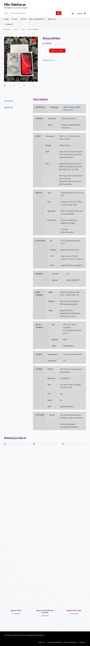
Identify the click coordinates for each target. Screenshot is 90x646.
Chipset (53, 250)
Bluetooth (51, 378)
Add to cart (57, 51)
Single (50, 292)
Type (49, 193)
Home (6, 19)
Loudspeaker (52, 354)
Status (50, 125)
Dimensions (49, 136)
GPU (52, 265)
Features (51, 301)
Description (8, 101)
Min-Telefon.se (15, 4)
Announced (52, 118)
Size (48, 202)
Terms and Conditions (54, 642)
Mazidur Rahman (39, 635)
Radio (49, 400)
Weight (48, 145)
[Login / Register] (72, 13)
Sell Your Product (37, 19)
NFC (49, 394)
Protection (51, 220)
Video (50, 310)
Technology (54, 107)
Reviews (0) (8, 107)
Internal (54, 280)
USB (49, 406)
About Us (52, 19)
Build (47, 151)
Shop (15, 29)
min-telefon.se (22, 635)
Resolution (51, 211)
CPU (52, 256)
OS (51, 241)
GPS (49, 385)
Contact (9, 24)
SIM (47, 164)
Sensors (52, 415)
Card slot (55, 274)
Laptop (23, 19)
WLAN (50, 369)
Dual (53, 324)
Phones (14, 19)
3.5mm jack (52, 361)
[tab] (16, 101)
